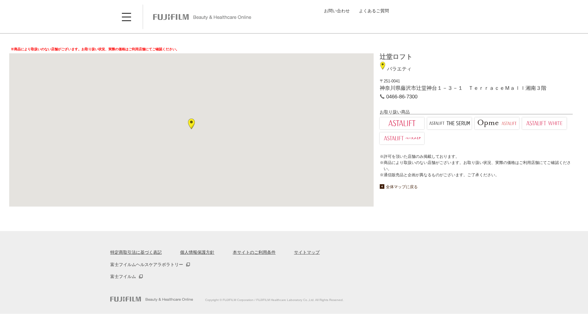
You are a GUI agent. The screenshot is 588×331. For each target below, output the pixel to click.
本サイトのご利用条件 (254, 252)
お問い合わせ (337, 10)
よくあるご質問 (374, 10)
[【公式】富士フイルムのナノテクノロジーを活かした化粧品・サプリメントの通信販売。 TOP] (202, 17)
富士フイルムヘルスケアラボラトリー (146, 264)
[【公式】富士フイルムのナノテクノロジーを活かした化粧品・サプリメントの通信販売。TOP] (151, 299)
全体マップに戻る (402, 187)
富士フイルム (123, 276)
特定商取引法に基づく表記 (136, 252)
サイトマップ (307, 252)
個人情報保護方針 (197, 252)
